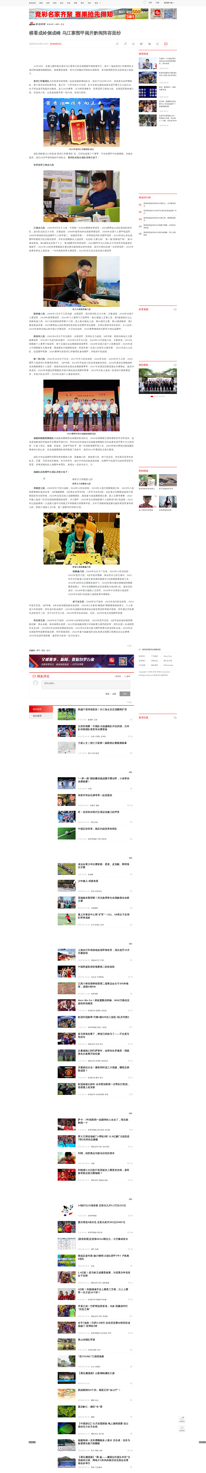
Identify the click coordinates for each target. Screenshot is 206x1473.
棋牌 (57, 24)
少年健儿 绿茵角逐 (88, 881)
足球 (93, 891)
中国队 (97, 736)
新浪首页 (32, 3)
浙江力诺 (91, 753)
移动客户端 (168, 3)
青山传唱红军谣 (86, 1339)
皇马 (101, 1044)
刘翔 (93, 1163)
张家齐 (92, 805)
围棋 (43, 650)
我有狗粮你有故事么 (147, 489)
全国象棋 (94, 908)
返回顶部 (182, 1438)
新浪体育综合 (56, 44)
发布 (125, 693)
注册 (157, 3)
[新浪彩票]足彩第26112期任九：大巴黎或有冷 (103, 1239)
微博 (141, 44)
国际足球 (91, 1044)
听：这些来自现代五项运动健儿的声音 (99, 812)
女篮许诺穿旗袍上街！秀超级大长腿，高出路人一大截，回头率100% (168, 118)
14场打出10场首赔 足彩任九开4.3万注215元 (102, 1205)
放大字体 (125, 44)
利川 (99, 1350)
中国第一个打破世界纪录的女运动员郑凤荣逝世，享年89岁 (167, 61)
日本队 (103, 736)
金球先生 (104, 1061)
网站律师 (154, 665)
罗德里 (98, 1061)
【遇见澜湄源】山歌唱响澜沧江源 (96, 1373)
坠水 (93, 1450)
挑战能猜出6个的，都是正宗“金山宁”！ (99, 1390)
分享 (157, 44)
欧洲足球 (91, 1011)
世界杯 (104, 839)
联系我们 (142, 661)
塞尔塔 (100, 1232)
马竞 (97, 1044)
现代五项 (94, 822)
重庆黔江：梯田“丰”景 (90, 1406)
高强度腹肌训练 (165, 510)
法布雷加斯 (99, 1094)
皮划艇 (90, 874)
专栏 (89, 3)
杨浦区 (90, 720)
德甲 (93, 1249)
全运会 (93, 977)
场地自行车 (95, 960)
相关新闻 (37, 709)
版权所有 (164, 675)
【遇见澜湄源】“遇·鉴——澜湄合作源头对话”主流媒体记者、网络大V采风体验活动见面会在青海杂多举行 (104, 1460)
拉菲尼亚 (106, 1147)
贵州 (48, 650)
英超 (106, 1180)
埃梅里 (98, 1011)
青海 (93, 1467)
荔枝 (97, 805)
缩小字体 (117, 44)
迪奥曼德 (105, 1283)
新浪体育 (50, 24)
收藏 (133, 44)
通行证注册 (168, 661)
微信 (149, 44)
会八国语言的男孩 (146, 510)
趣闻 (93, 1400)
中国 (89, 789)
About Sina (168, 656)
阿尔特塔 (100, 1130)
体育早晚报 (92, 839)
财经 (55, 3)
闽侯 (97, 1450)
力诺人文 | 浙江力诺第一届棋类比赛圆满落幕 (102, 743)
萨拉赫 (104, 1299)
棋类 (97, 753)
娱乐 (61, 3)
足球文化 (98, 891)
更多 (96, 3)
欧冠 (99, 1027)
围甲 (38, 650)
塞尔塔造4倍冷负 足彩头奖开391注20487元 (101, 1222)
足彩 (93, 1266)
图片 (82, 3)
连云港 (101, 1434)
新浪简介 (142, 656)
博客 (75, 3)
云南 (95, 720)
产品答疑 (142, 665)
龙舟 (101, 1450)
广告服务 (154, 656)
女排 (93, 736)
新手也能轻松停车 (166, 489)
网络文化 (94, 1434)
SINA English (168, 665)
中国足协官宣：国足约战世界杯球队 (97, 828)
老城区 (97, 1367)
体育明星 (94, 994)
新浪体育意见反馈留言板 (151, 649)
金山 (97, 1400)
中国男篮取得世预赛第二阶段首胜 (96, 966)
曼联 (97, 1078)
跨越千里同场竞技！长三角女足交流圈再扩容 (102, 709)
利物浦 (101, 1180)
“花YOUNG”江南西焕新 (91, 1356)
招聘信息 (154, 661)
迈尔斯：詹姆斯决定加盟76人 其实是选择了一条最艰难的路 (167, 103)
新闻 (41, 3)
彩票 (97, 1249)
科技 (68, 3)
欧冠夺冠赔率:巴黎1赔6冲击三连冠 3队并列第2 (103, 1017)
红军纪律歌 (92, 1350)
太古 (93, 1367)
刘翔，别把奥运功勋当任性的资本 (96, 1153)
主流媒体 (98, 1467)
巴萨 (100, 1147)
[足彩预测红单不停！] (88, 14)
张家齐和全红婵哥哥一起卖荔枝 (95, 795)
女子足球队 (95, 925)
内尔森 (107, 1130)
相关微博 (37, 716)
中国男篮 (100, 977)
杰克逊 (104, 1011)
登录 (107, 693)
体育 (48, 3)
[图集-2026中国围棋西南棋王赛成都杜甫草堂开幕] (158, 381)
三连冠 (104, 1027)
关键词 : (32, 650)
